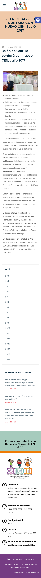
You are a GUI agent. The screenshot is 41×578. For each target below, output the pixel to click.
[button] (38, 20)
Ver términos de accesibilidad (21, 545)
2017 (7, 312)
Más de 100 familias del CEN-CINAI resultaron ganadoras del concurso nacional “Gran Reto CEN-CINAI (19, 414)
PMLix (37, 572)
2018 (7, 317)
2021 (7, 333)
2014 (7, 297)
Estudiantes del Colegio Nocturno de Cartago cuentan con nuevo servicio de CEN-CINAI (20, 382)
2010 (7, 276)
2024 (7, 349)
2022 (7, 338)
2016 (7, 307)
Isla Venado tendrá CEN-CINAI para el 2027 (19, 398)
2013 (7, 291)
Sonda (28, 572)
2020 (7, 328)
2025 (7, 354)
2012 (7, 286)
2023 (7, 344)
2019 (7, 323)
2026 (7, 359)
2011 (7, 281)
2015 (7, 302)
